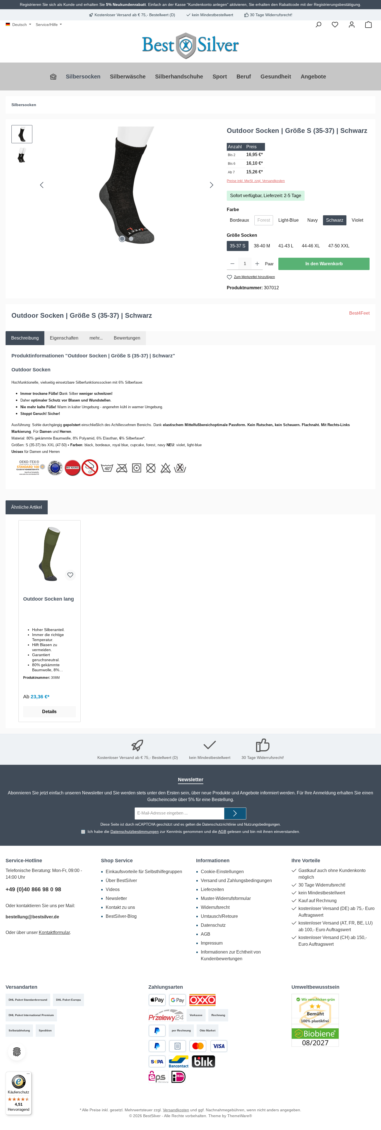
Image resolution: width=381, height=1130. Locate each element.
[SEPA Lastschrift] (157, 1061)
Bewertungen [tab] (127, 338)
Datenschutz (213, 925)
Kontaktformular (54, 932)
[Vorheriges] (42, 185)
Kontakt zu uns (120, 907)
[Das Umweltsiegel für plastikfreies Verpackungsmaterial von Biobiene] (315, 1019)
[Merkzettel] (335, 24)
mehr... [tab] (96, 338)
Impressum (212, 943)
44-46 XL (311, 245)
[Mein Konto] (352, 24)
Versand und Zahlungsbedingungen (236, 880)
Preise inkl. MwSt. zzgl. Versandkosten (256, 181)
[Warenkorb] (368, 24)
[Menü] (28, 1075)
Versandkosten (176, 1110)
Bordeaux (239, 220)
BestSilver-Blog (121, 916)
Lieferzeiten (212, 889)
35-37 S (237, 245)
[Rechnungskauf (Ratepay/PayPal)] (177, 1046)
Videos (113, 889)
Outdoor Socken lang (48, 599)
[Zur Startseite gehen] (190, 46)
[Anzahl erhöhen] (257, 264)
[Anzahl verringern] (232, 264)
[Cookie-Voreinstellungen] (16, 1051)
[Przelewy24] (166, 1015)
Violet (357, 220)
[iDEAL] (178, 1077)
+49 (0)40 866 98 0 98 (33, 889)
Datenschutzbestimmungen (134, 831)
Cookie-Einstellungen (222, 871)
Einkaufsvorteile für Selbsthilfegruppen (144, 871)
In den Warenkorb (324, 263)
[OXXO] (202, 1000)
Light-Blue (288, 220)
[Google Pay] (177, 1000)
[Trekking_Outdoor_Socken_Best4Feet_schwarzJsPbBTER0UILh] (127, 185)
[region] (113, 185)
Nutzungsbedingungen (262, 824)
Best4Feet (359, 313)
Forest (265, 221)
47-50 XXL (338, 245)
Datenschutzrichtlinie (219, 824)
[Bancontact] (179, 1061)
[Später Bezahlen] (157, 1046)
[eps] (158, 1077)
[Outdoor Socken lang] (49, 554)
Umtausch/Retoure (219, 916)
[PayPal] (157, 1030)
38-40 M (262, 245)
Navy (312, 220)
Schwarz (334, 220)
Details (49, 711)
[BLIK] (203, 1061)
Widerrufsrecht (215, 907)
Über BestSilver (121, 880)
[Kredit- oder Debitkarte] (208, 1046)
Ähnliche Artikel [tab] (26, 507)
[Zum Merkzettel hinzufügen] (70, 575)
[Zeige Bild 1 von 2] (122, 238)
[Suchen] (318, 24)
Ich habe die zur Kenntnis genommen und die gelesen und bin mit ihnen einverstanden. (194, 831)
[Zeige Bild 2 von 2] (131, 238)
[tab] (25, 338)
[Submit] (235, 814)
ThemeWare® (239, 1116)
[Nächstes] (211, 185)
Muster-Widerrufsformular (226, 898)
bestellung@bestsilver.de (32, 916)
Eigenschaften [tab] (64, 338)
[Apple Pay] (157, 1000)
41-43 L (285, 245)
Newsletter (116, 898)
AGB (222, 831)
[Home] (55, 76)
